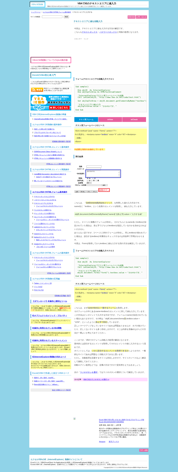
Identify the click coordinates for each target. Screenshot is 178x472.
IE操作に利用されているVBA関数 (47, 328)
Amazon (102, 442)
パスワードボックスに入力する (45, 200)
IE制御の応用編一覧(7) (63, 296)
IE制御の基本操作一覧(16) (61, 141)
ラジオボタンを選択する (42, 210)
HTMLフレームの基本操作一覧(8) (59, 273)
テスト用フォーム (86, 119)
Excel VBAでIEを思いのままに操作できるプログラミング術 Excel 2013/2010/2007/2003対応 (121, 421)
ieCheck (134, 119)
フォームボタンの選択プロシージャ (48, 267)
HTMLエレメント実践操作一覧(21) (58, 186)
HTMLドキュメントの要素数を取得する (48, 158)
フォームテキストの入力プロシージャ (49, 206)
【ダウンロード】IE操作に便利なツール (49, 301)
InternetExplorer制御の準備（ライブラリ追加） (50, 119)
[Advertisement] (94, 58)
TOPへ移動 (144, 450)
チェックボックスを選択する (44, 213)
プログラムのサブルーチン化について (47, 132)
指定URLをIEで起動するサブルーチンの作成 (50, 136)
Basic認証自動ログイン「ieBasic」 (46, 384)
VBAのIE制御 (37, 4)
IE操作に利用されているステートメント (49, 340)
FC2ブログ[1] (39, 290)
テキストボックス (89, 32)
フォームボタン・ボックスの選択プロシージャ (52, 220)
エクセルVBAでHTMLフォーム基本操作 (57, 12)
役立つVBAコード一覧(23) (61, 390)
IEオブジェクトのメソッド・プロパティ (49, 316)
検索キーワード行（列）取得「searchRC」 (49, 381)
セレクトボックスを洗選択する (45, 217)
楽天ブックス (114, 442)
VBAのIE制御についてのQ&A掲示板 (50, 60)
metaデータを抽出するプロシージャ (49, 177)
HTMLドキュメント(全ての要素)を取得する (49, 155)
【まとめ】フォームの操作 (45, 247)
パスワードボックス (108, 32)
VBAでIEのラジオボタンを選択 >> (96, 379)
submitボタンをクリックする (44, 227)
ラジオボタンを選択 (88, 372)
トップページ (36, 12)
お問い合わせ (141, 17)
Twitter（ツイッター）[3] (43, 283)
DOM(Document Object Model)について (48, 151)
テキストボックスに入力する (44, 196)
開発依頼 (131, 17)
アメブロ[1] (38, 287)
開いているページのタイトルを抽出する (48, 181)
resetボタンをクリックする (43, 234)
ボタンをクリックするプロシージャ (48, 230)
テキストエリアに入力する (43, 203)
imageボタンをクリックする (44, 244)
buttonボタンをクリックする (44, 237)
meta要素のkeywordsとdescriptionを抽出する (50, 174)
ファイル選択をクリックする (44, 224)
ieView (110, 119)
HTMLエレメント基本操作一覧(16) (58, 164)
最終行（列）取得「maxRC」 (44, 378)
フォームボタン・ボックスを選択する (47, 264)
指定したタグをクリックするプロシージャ (51, 240)
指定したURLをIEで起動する (44, 129)
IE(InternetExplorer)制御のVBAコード (49, 357)
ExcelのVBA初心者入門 (44, 75)
